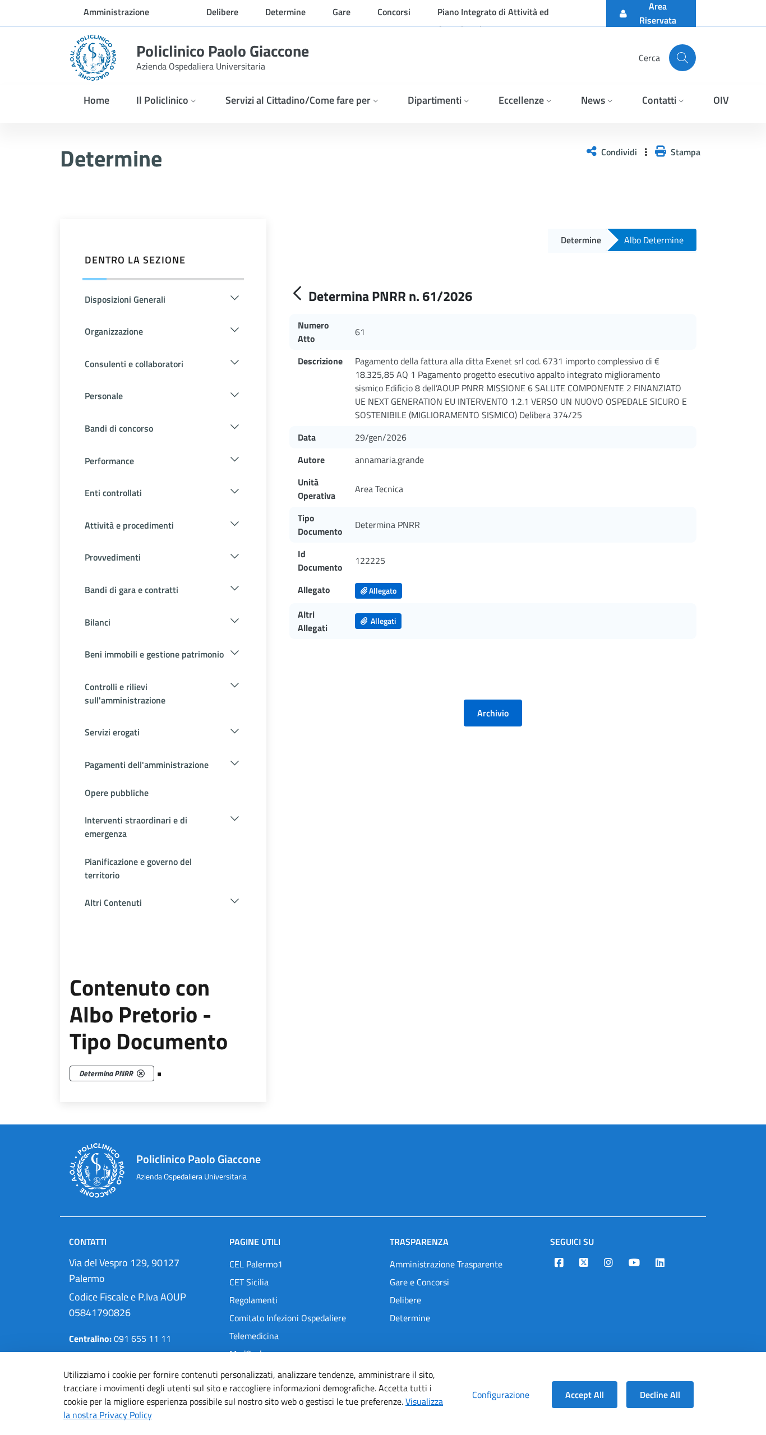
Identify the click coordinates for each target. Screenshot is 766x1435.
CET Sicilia (249, 1282)
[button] (167, 101)
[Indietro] (297, 294)
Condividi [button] (618, 152)
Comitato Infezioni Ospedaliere (287, 1318)
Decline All (660, 1394)
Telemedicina (254, 1336)
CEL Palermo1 (256, 1264)
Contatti (88, 1241)
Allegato (381, 590)
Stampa (683, 152)
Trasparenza (419, 1241)
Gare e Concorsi (419, 1282)
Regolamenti (253, 1300)
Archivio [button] (493, 713)
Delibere (405, 1300)
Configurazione (500, 1394)
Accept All (584, 1394)
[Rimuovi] (141, 1073)
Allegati (381, 621)
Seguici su (572, 1241)
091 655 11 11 (120, 1338)
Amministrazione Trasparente (446, 1264)
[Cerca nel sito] (682, 57)
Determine (410, 1318)
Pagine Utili (254, 1241)
